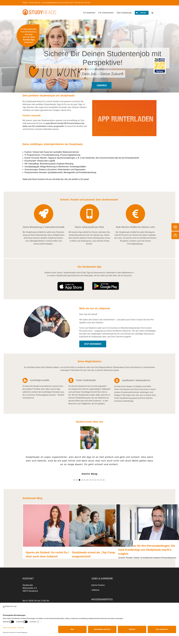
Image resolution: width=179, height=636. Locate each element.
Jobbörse (95, 590)
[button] (152, 12)
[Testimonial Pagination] (74, 480)
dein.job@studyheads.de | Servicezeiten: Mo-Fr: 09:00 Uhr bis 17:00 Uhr (66, 3)
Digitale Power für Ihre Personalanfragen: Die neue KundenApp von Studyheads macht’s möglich (146, 549)
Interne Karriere (98, 585)
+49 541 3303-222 (34, 3)
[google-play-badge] (105, 283)
